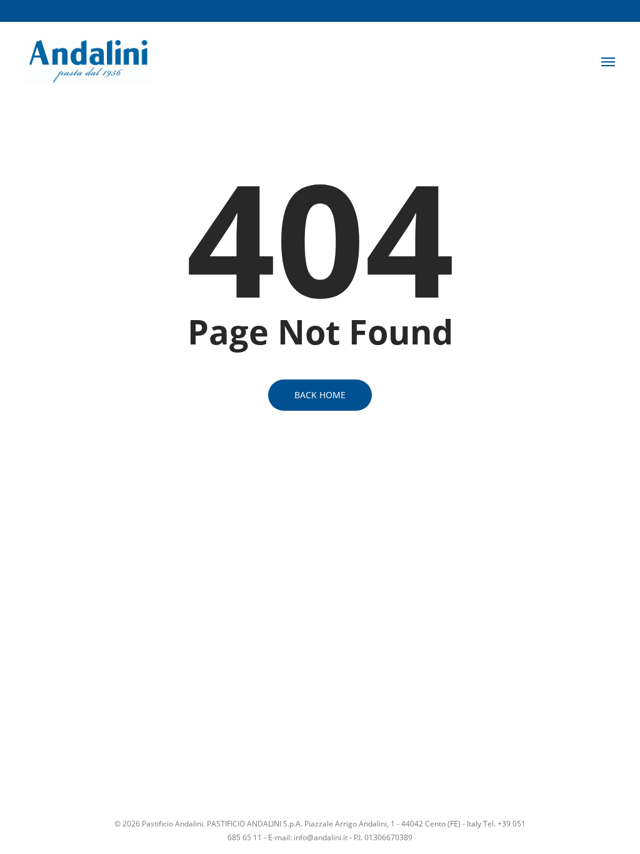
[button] (608, 61)
